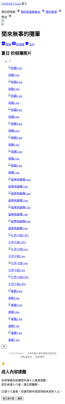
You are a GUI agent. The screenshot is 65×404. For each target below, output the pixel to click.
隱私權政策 (26, 357)
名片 (32, 44)
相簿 (9, 44)
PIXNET (20, 353)
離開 (20, 398)
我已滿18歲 (8, 398)
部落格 (20, 44)
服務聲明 (39, 357)
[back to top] (4, 347)
